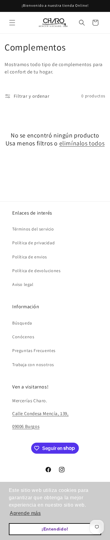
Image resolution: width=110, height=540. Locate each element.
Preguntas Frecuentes (34, 350)
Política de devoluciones (36, 270)
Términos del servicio (33, 229)
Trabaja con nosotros (33, 364)
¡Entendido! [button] (55, 529)
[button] (12, 22)
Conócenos (23, 336)
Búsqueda (22, 323)
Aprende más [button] (25, 513)
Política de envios (29, 257)
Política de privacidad (33, 243)
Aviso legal (23, 284)
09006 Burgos (25, 426)
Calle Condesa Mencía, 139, (40, 413)
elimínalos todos (82, 143)
